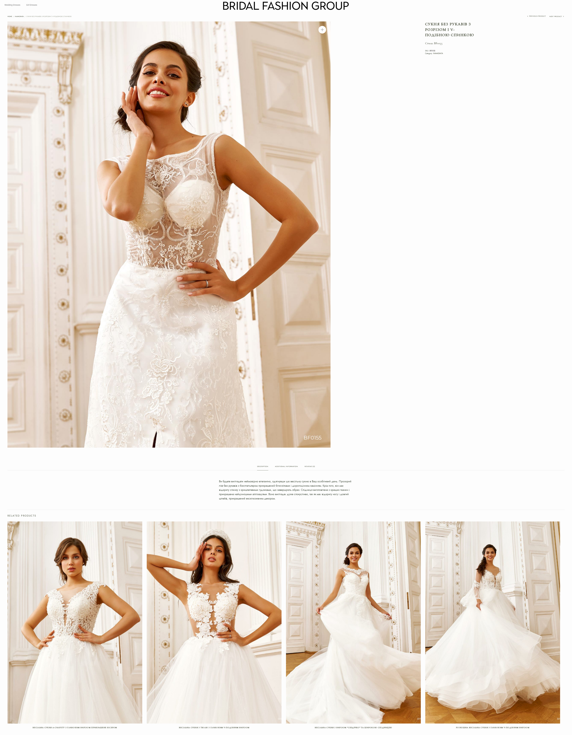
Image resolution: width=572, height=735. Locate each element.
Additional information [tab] (286, 467)
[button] (322, 30)
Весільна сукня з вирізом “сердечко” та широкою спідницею (353, 727)
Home (9, 16)
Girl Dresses (31, 5)
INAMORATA (19, 16)
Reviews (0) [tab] (310, 467)
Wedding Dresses (12, 5)
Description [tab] (262, 467)
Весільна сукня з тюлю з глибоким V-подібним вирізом (214, 727)
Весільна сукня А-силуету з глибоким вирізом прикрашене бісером (75, 727)
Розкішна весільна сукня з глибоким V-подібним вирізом (492, 727)
